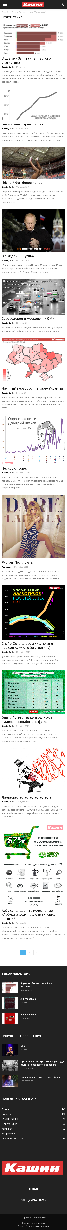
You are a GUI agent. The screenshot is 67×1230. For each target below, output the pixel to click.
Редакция (7, 567)
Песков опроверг (15, 468)
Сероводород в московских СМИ (28, 319)
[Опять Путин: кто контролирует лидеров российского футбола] (33, 692)
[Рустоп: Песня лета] (33, 526)
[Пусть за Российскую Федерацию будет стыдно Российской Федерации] (10, 1065)
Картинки (7, 1128)
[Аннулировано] (10, 1003)
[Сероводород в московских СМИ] (33, 296)
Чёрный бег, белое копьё (22, 183)
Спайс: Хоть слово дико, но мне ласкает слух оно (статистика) (27, 646)
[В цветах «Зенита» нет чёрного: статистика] (33, 38)
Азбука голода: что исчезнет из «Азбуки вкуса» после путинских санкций (28, 915)
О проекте (26, 1217)
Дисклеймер (40, 1217)
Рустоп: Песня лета (17, 562)
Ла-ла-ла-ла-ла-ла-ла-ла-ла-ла (26, 797)
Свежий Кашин (10, 1118)
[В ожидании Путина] (33, 230)
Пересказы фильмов (13, 1138)
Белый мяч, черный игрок (23, 124)
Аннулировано (28, 999)
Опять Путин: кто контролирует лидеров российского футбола (27, 720)
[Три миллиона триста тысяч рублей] (10, 1081)
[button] (62, 4)
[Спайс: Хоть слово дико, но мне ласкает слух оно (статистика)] (33, 612)
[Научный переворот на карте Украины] (33, 361)
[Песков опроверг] (33, 439)
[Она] (10, 1050)
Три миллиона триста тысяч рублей (40, 1077)
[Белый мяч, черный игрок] (33, 104)
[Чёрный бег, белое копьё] (33, 163)
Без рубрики (8, 1133)
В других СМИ (9, 1123)
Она (22, 1046)
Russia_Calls (8, 67)
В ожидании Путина (18, 256)
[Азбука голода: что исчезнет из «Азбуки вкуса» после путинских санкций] (33, 865)
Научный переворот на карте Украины (32, 388)
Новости (6, 1114)
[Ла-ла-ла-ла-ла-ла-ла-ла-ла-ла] (33, 770)
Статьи (6, 1109)
